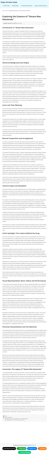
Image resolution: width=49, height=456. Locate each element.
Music (7, 10)
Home (3, 10)
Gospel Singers (15, 5)
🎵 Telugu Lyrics (22, 448)
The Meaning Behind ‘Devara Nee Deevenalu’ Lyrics (15, 419)
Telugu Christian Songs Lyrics (41, 5)
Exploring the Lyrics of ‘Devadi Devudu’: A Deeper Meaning (16, 418)
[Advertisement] (24, 433)
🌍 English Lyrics (32, 448)
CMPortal (34, 445)
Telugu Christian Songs (9, 2)
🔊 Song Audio (42, 448)
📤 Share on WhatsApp (24, 452)
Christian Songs (6, 5)
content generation (8, 417)
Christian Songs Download (26, 5)
